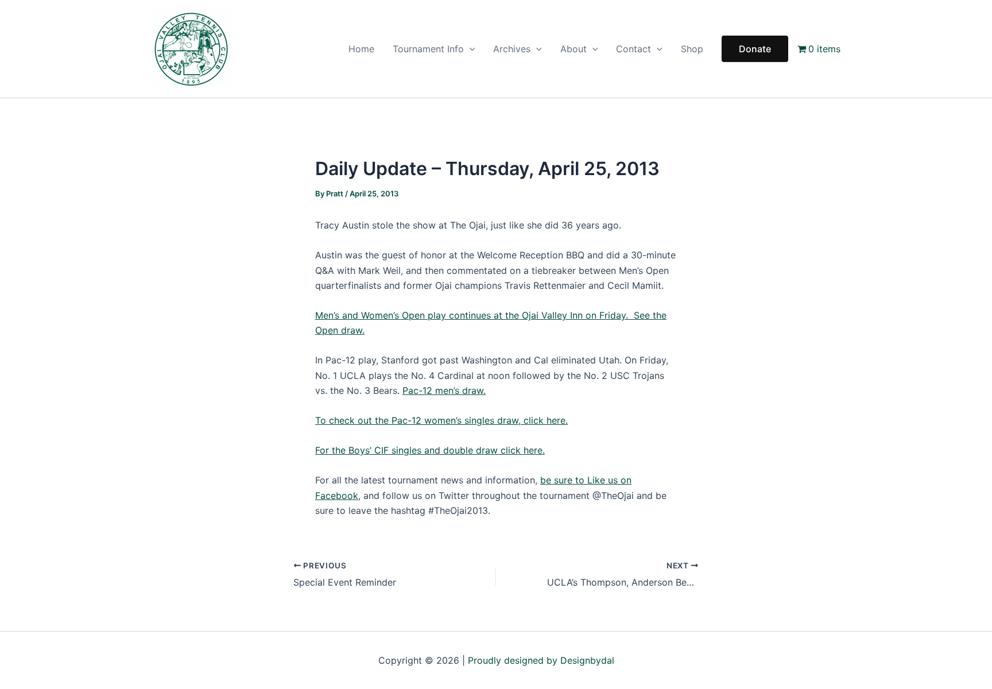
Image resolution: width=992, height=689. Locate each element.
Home (361, 49)
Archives (511, 49)
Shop (692, 49)
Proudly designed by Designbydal (541, 660)
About (573, 49)
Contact (633, 49)
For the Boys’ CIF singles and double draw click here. (430, 450)
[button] (469, 49)
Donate (755, 49)
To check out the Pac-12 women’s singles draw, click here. (441, 420)
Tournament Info (428, 49)
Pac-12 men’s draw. (444, 390)
